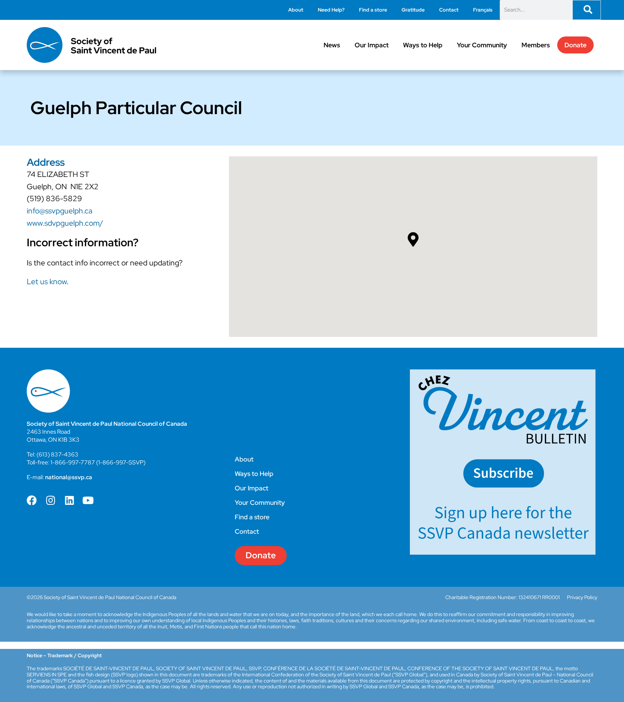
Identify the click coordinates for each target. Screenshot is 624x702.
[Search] (587, 10)
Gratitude (413, 9)
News (332, 45)
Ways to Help (422, 45)
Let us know (47, 281)
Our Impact (372, 45)
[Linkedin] (69, 500)
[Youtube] (88, 500)
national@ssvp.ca (68, 477)
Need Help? (331, 9)
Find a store (373, 9)
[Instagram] (51, 500)
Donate (575, 45)
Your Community (482, 45)
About (295, 9)
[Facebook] (32, 500)
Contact (449, 9)
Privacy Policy (582, 597)
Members (535, 45)
